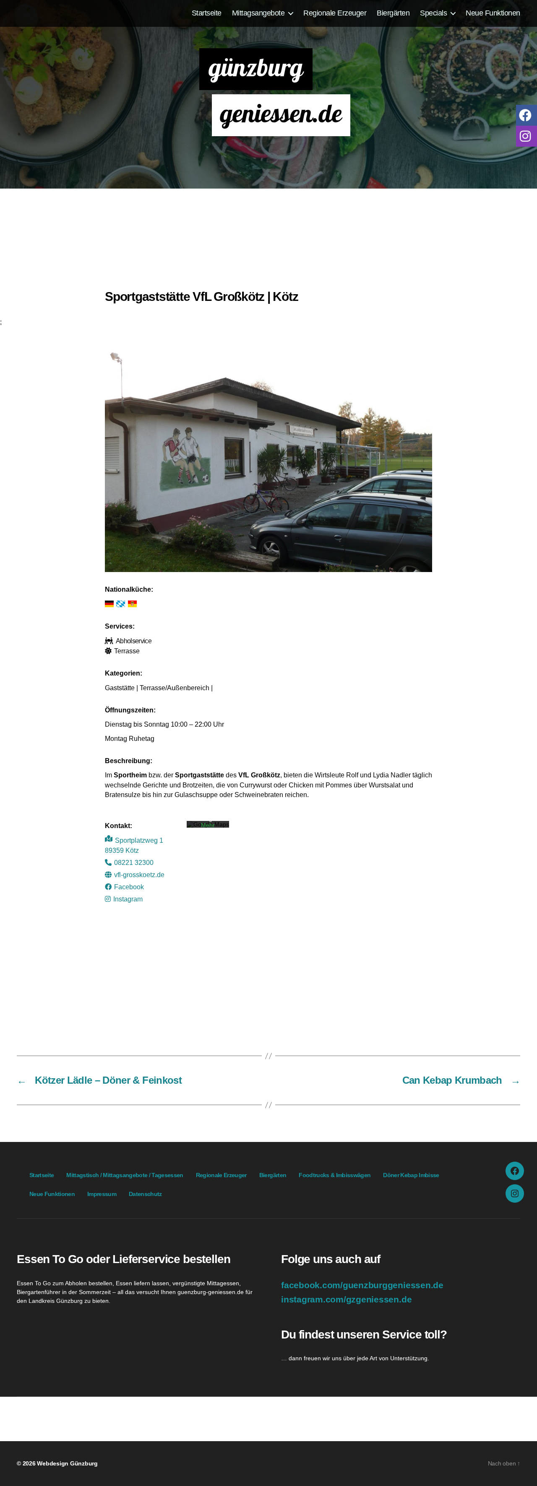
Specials (433, 12)
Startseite (207, 12)
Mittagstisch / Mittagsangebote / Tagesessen (124, 1175)
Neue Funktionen (493, 12)
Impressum (101, 1194)
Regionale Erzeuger (334, 12)
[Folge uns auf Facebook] (526, 114)
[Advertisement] (268, 243)
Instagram (128, 899)
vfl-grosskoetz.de (139, 874)
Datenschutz (145, 1194)
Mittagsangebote (258, 12)
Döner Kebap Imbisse (411, 1175)
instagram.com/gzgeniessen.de (346, 1299)
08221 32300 (134, 862)
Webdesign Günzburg (67, 1463)
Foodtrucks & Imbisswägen (334, 1175)
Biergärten (393, 12)
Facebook (129, 887)
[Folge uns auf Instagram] (526, 135)
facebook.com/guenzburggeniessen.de (362, 1285)
